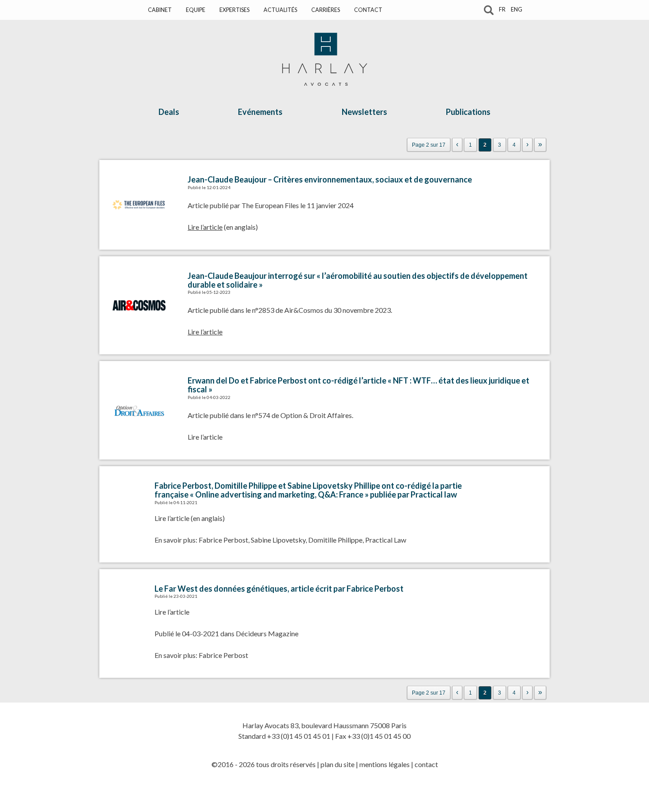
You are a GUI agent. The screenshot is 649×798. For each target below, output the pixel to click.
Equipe (195, 10)
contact (426, 764)
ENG (516, 9)
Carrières (325, 10)
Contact (368, 10)
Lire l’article (205, 437)
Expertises (234, 10)
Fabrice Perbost (223, 540)
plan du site (338, 764)
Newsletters (364, 112)
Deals (168, 112)
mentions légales (384, 764)
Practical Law (385, 540)
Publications (468, 112)
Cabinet (160, 10)
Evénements (260, 112)
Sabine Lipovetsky (278, 540)
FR (502, 9)
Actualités (280, 10)
